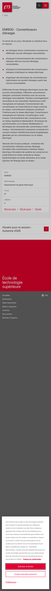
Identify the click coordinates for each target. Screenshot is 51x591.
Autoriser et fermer (25, 566)
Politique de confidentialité (32, 559)
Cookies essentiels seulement (25, 574)
